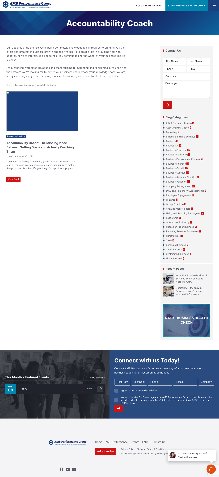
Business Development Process (183, 159)
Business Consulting (177, 154)
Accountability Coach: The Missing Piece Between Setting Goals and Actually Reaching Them (40, 147)
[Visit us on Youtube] (68, 469)
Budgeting (171, 132)
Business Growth (175, 168)
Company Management (178, 186)
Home (9, 85)
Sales (169, 240)
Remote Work (173, 235)
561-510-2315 (153, 5)
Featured (170, 199)
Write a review (105, 451)
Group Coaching (175, 204)
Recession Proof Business (180, 226)
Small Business (174, 249)
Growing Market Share (178, 208)
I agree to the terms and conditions (139, 390)
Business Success (175, 172)
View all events (97, 378)
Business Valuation (176, 181)
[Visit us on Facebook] (61, 469)
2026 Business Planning (179, 123)
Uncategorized (174, 258)
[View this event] (100, 389)
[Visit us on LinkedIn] (74, 469)
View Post (13, 179)
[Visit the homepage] (68, 443)
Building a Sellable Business (180, 136)
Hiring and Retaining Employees (183, 213)
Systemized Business (177, 254)
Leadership (172, 217)
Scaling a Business (176, 245)
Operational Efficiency (178, 222)
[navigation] (213, 5)
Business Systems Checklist (181, 177)
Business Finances (176, 163)
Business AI (172, 145)
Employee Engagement (178, 195)
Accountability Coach (177, 127)
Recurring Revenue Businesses (182, 231)
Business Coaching (23, 85)
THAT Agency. (164, 453)
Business (171, 141)
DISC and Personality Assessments (185, 190)
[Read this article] (42, 111)
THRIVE (88, 388)
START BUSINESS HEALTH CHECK (186, 5)
